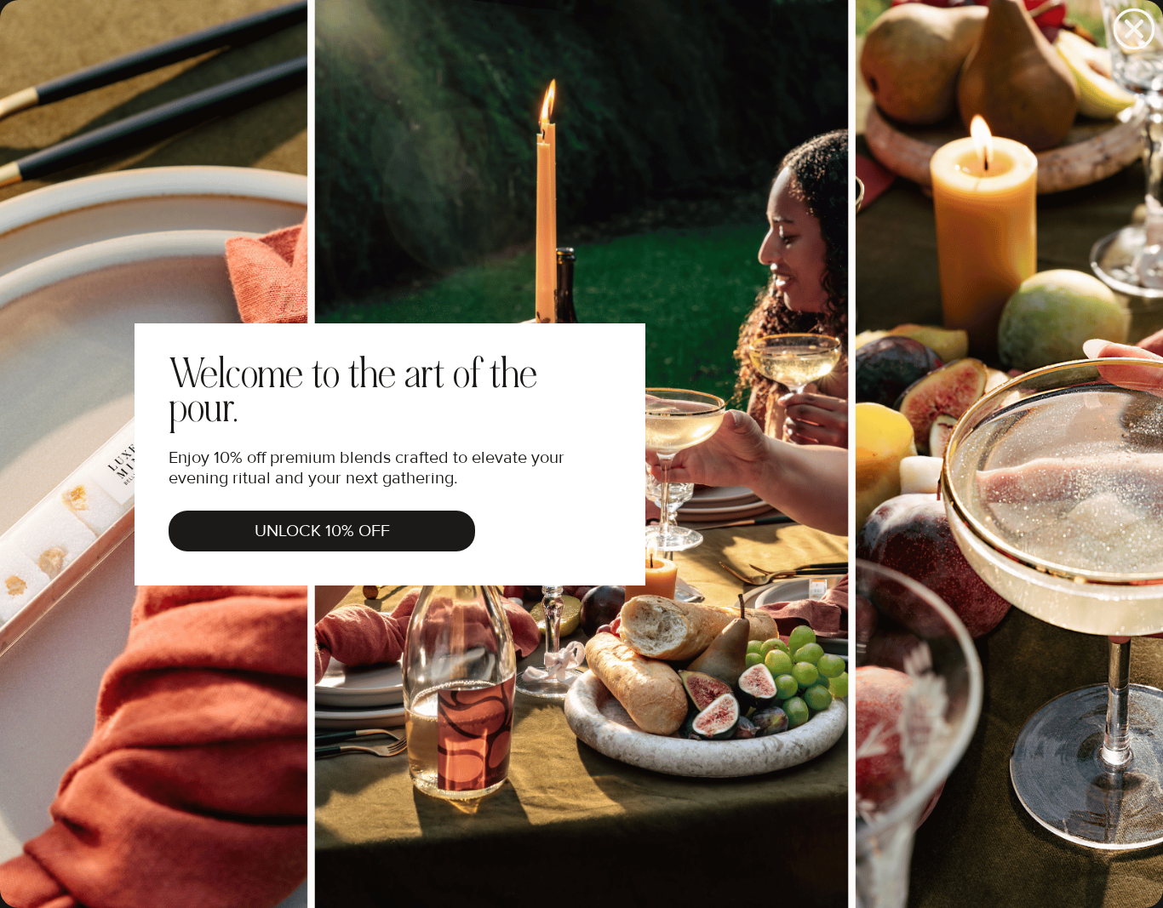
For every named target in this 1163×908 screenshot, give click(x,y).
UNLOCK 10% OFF (322, 531)
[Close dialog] (1134, 29)
